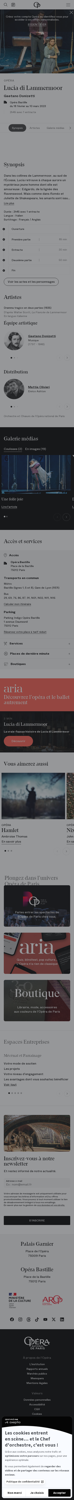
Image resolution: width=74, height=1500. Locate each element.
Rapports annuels (37, 1369)
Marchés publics (37, 1373)
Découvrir (18, 741)
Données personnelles (37, 1400)
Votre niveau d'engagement (23, 1074)
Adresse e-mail (14, 1180)
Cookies (37, 1414)
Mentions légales (37, 1383)
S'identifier (37, 24)
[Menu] (68, 4)
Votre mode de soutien (20, 1063)
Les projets (12, 1069)
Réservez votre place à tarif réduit (25, 632)
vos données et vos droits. (51, 1205)
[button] (11, 358)
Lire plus (9, 203)
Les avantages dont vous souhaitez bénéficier (36, 1079)
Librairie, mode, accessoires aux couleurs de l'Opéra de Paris (37, 1009)
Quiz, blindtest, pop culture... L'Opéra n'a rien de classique (37, 962)
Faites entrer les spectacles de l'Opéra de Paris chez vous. (37, 914)
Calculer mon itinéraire (17, 604)
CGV (37, 1409)
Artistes (35, 128)
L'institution (37, 1364)
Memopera (37, 1378)
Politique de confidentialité (23, 1482)
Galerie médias (55, 128)
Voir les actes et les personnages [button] (31, 282)
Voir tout (10, 1084)
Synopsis (17, 128)
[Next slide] (70, 128)
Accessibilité (37, 1404)
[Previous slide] (60, 358)
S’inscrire (37, 1220)
